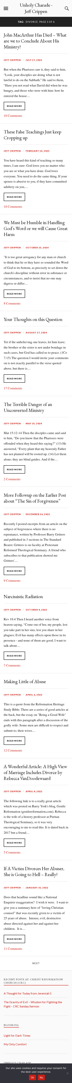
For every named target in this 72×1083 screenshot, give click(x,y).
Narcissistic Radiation (23, 596)
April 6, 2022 (34, 694)
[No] (67, 1073)
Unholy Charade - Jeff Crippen (36, 8)
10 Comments (13, 115)
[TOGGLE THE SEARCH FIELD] (66, 8)
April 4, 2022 (34, 791)
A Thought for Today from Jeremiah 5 (28, 993)
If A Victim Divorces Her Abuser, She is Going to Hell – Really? (34, 871)
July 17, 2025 (34, 60)
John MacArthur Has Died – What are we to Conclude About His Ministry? (35, 41)
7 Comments (12, 665)
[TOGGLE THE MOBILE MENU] (6, 8)
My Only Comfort (15, 1044)
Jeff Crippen (12, 60)
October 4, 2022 (36, 609)
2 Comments (12, 479)
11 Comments (13, 948)
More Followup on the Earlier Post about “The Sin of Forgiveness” (35, 498)
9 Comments (12, 580)
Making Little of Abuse (25, 681)
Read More (14, 106)
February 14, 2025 (38, 150)
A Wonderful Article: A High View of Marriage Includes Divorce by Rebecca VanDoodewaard (35, 772)
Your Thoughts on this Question (33, 319)
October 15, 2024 (37, 247)
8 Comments (12, 303)
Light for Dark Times (17, 1035)
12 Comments (13, 750)
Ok (32, 1077)
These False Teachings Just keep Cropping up (32, 135)
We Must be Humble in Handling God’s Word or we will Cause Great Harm (36, 228)
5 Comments (12, 852)
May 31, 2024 (34, 423)
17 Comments (13, 388)
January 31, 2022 (37, 887)
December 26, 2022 (38, 514)
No (41, 1077)
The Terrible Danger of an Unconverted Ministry (28, 407)
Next (36, 963)
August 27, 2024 (36, 332)
